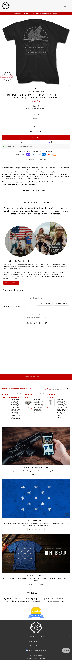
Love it (27, 397)
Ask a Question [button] (45, 303)
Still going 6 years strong (12, 397)
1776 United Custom (38, 92)
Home (28, 92)
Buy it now (36, 137)
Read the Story (36, 584)
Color (36, 114)
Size (35, 122)
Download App (35, 474)
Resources (35, 646)
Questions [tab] (19, 307)
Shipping (28, 108)
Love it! (50, 397)
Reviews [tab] (6, 307)
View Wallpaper (36, 529)
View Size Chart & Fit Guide (37, 159)
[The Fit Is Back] (36, 553)
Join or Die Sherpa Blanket (28, 408)
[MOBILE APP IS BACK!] (36, 446)
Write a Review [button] (62, 303)
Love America (5, 407)
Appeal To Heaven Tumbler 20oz (50, 408)
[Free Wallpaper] (36, 498)
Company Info (35, 641)
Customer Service (35, 636)
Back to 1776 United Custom (37, 377)
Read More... (11, 283)
